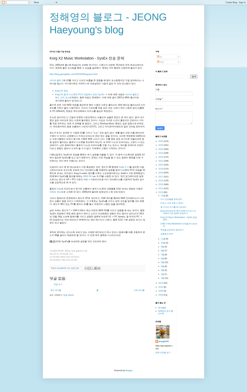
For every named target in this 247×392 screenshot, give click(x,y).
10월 (163, 243)
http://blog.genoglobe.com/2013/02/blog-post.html (74, 74)
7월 (162, 254)
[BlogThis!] (89, 268)
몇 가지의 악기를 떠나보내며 (173, 207)
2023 (161, 153)
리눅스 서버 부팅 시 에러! (171, 203)
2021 (161, 161)
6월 (162, 258)
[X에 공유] (92, 268)
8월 (162, 250)
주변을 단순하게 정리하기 (172, 230)
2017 (161, 177)
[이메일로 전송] (86, 268)
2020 (161, 165)
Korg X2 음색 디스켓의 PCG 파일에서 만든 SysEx (80, 94)
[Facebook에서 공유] (95, 268)
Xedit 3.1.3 (124, 167)
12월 (163, 195)
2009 (161, 291)
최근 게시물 (55, 290)
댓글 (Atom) (68, 295)
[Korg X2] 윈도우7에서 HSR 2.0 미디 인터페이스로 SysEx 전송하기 (178, 212)
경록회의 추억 (166, 234)
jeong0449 (164, 341)
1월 (162, 278)
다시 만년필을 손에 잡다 (171, 199)
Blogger (129, 370)
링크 (79, 100)
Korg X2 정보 (61, 91)
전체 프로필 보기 (163, 352)
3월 (162, 270)
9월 (162, 247)
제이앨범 (162, 308)
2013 (161, 192)
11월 (163, 239)
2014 (161, 188)
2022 (161, 157)
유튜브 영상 (55, 192)
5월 (162, 262)
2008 (161, 295)
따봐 (117, 265)
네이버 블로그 (56, 80)
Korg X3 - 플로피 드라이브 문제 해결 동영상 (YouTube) (81, 265)
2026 (161, 141)
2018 (161, 172)
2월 (162, 274)
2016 (161, 180)
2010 (161, 287)
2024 (161, 149)
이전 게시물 (139, 290)
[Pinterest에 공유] (99, 268)
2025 (161, 145)
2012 (161, 283)
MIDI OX (87, 176)
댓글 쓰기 (58, 284)
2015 (161, 184)
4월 (162, 266)
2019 (161, 169)
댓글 (161, 62)
